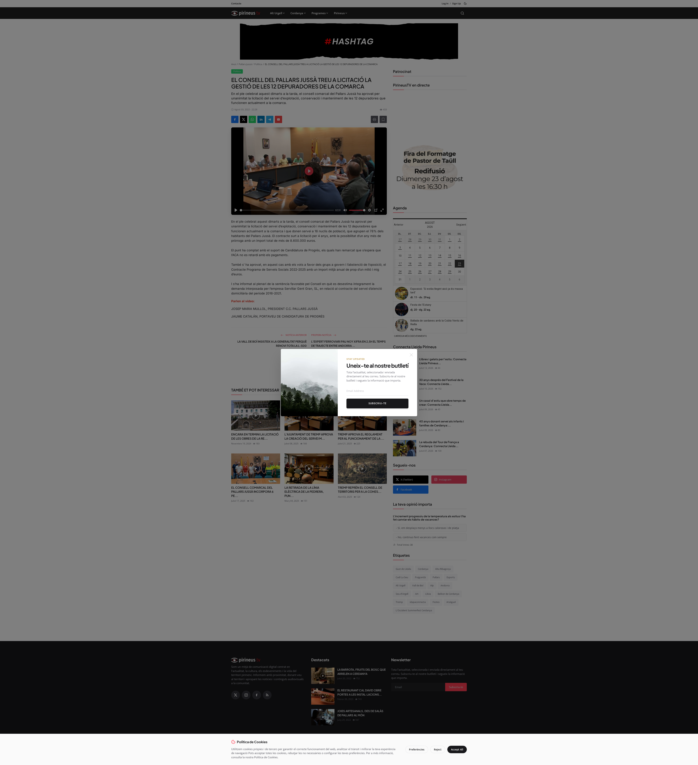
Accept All (457, 749)
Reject (438, 749)
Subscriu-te (377, 403)
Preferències (416, 749)
